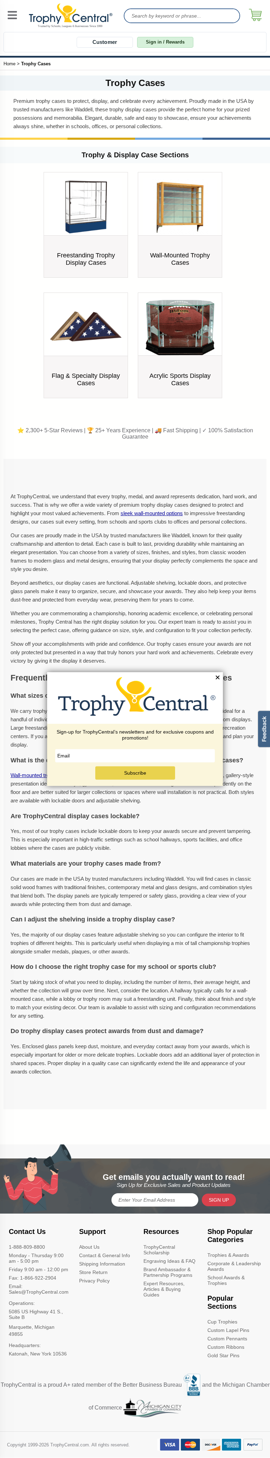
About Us (89, 1247)
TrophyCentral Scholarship (159, 1249)
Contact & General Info (104, 1255)
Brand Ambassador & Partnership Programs (167, 1272)
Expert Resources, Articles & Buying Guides (164, 1289)
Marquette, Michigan (31, 1327)
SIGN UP (219, 1200)
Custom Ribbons (225, 1347)
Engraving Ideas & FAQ (169, 1261)
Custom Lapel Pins (228, 1330)
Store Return (93, 1272)
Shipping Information (102, 1264)
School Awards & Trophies (226, 1280)
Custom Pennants (227, 1338)
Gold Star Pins (223, 1355)
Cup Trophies (222, 1322)
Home (9, 63)
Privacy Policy (94, 1280)
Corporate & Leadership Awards (234, 1266)
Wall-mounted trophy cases (42, 775)
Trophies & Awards (228, 1255)
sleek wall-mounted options (152, 513)
